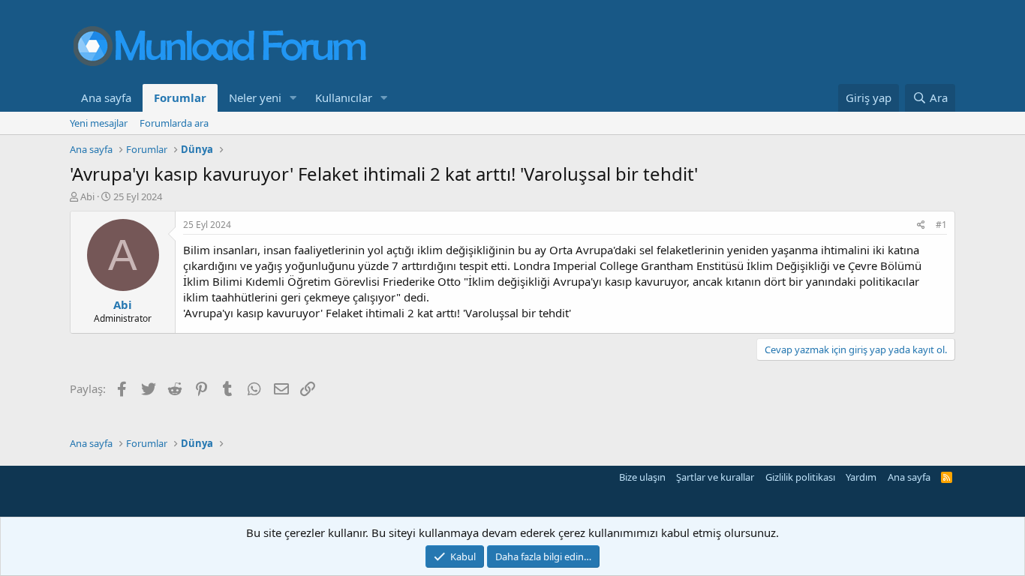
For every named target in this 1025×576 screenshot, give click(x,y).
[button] (293, 98)
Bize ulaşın (642, 477)
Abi (87, 196)
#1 (941, 224)
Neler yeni (255, 97)
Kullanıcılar (343, 97)
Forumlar (180, 97)
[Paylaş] (921, 225)
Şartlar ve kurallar (715, 477)
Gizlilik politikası (800, 477)
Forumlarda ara (174, 123)
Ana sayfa (106, 97)
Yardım (861, 477)
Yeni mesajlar (99, 123)
